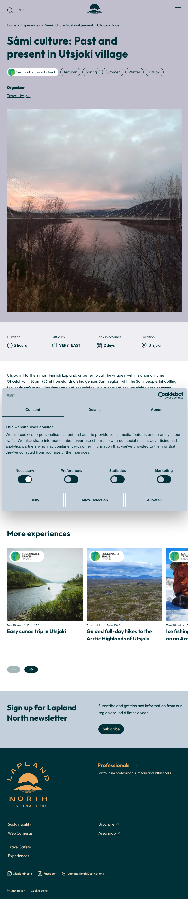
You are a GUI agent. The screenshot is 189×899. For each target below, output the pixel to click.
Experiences (30, 25)
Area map (107, 833)
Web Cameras (20, 833)
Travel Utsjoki (19, 96)
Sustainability (19, 824)
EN (19, 10)
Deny (34, 500)
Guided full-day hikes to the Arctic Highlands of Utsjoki (119, 634)
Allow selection (94, 500)
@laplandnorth (22, 874)
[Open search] (10, 10)
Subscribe (111, 729)
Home (11, 25)
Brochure (106, 824)
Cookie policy (39, 890)
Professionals (113, 765)
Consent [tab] (32, 409)
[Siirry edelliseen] (13, 669)
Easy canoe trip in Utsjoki (36, 631)
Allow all (154, 500)
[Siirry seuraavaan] (31, 669)
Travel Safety (19, 847)
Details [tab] (94, 409)
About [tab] (156, 409)
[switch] (71, 479)
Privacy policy (16, 890)
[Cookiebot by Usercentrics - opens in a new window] (161, 395)
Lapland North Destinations (86, 874)
